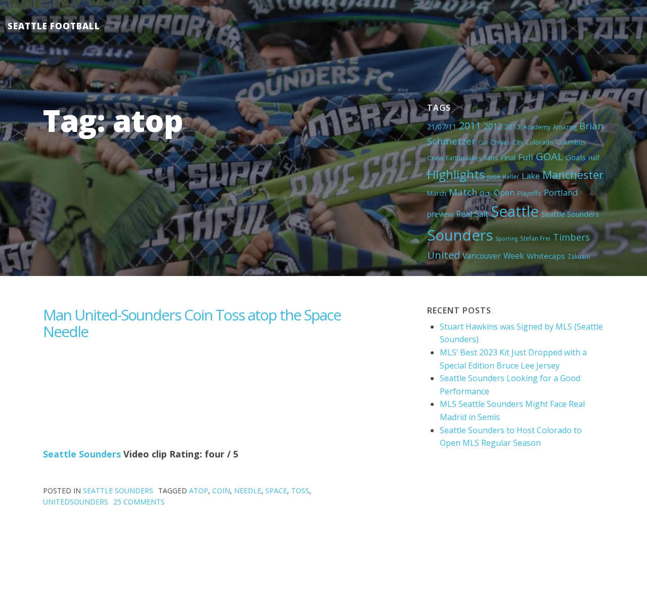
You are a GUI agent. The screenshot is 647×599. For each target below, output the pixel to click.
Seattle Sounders (570, 214)
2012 (493, 126)
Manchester (573, 174)
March (436, 193)
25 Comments (139, 501)
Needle (247, 490)
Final (508, 157)
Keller (511, 176)
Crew (435, 157)
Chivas (500, 142)
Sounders (460, 235)
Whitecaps (546, 256)
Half (593, 158)
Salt (481, 213)
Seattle (515, 211)
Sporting (506, 238)
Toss (300, 490)
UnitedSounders (75, 501)
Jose (493, 176)
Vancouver (482, 255)
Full (525, 157)
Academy (536, 126)
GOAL (549, 156)
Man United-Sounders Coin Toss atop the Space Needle (192, 323)
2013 (512, 126)
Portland (561, 192)
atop (198, 490)
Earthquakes (464, 158)
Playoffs (529, 193)
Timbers (571, 237)
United (443, 255)
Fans (491, 158)
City (518, 142)
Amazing (565, 127)
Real (464, 213)
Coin (221, 490)
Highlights (456, 174)
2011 (470, 125)
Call (483, 142)
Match (463, 192)
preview (440, 214)
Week (513, 255)
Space (276, 490)
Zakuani (579, 256)
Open (504, 192)
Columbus (571, 142)
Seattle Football (54, 26)
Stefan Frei (535, 238)
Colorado (539, 142)
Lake (531, 175)
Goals (576, 157)
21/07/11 (441, 126)
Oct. (485, 193)
